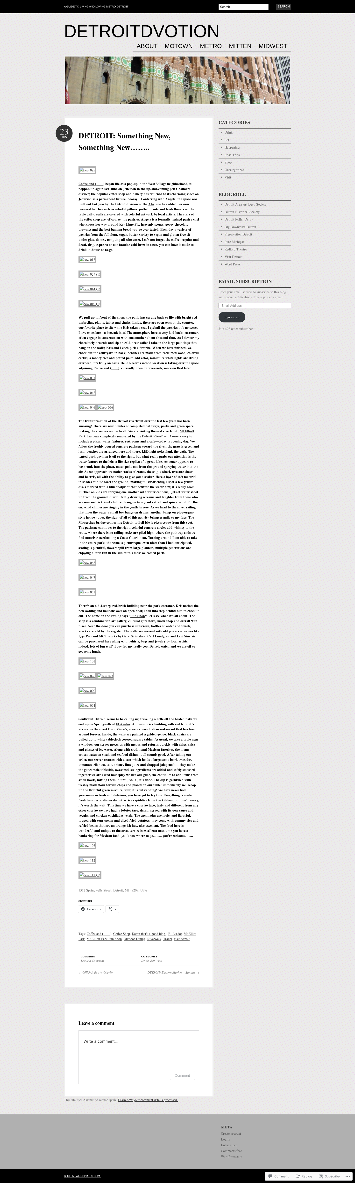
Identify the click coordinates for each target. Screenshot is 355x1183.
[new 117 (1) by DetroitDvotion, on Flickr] (89, 875)
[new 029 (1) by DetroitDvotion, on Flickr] (89, 274)
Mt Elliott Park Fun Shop (104, 938)
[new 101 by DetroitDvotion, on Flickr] (87, 661)
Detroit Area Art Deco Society (245, 204)
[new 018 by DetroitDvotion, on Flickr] (87, 259)
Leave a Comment (92, 960)
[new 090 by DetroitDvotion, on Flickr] (87, 690)
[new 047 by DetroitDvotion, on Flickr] (87, 577)
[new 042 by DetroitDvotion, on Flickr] (87, 392)
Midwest (273, 46)
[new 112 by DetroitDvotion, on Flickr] (87, 860)
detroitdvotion (142, 31)
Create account (231, 1133)
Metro (211, 46)
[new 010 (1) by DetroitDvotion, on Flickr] (89, 303)
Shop (228, 162)
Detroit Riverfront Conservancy (165, 436)
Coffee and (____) (91, 183)
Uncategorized (234, 169)
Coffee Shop (121, 933)
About (147, 46)
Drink (145, 960)
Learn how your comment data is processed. (148, 1099)
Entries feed (229, 1145)
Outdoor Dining (134, 938)
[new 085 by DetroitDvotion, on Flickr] (87, 170)
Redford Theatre (236, 249)
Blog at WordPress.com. (82, 1176)
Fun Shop (137, 615)
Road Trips (232, 154)
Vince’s (121, 729)
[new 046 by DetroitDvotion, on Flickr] (87, 407)
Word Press (232, 264)
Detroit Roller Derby (239, 219)
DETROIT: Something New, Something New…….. (124, 141)
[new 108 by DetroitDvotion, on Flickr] (87, 845)
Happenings (233, 147)
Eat (152, 960)
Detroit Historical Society (242, 211)
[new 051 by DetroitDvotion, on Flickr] (87, 592)
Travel (167, 938)
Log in (225, 1139)
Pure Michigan (235, 241)
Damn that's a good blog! (149, 933)
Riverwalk (154, 938)
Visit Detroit (233, 256)
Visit (159, 960)
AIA (151, 204)
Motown (179, 46)
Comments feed (231, 1150)
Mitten (240, 46)
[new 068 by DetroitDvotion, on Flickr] (87, 562)
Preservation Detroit (238, 234)
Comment (182, 1075)
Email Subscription (245, 281)
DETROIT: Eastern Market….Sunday (173, 972)
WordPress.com (231, 1156)
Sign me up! (232, 317)
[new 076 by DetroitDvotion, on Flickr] (105, 407)
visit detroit (182, 938)
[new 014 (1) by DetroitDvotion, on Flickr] (89, 289)
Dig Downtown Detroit (240, 226)
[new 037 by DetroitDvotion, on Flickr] (87, 378)
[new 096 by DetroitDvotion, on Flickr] (87, 676)
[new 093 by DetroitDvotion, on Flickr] (105, 676)
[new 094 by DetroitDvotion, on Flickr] (87, 705)
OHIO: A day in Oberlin (96, 972)
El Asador (123, 724)
